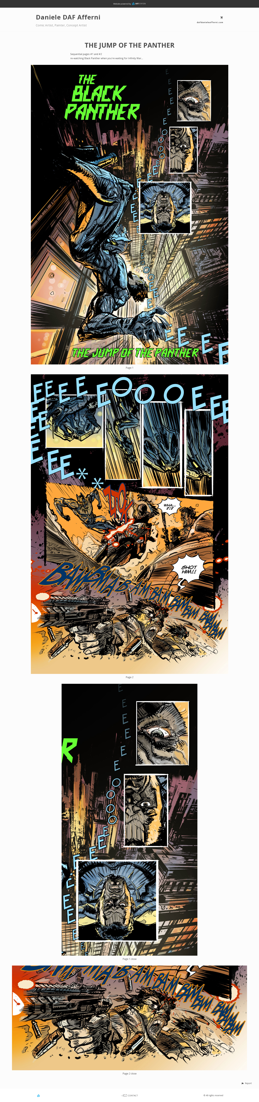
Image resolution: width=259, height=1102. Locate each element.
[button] (246, 1083)
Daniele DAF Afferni (68, 17)
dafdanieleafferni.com (210, 22)
